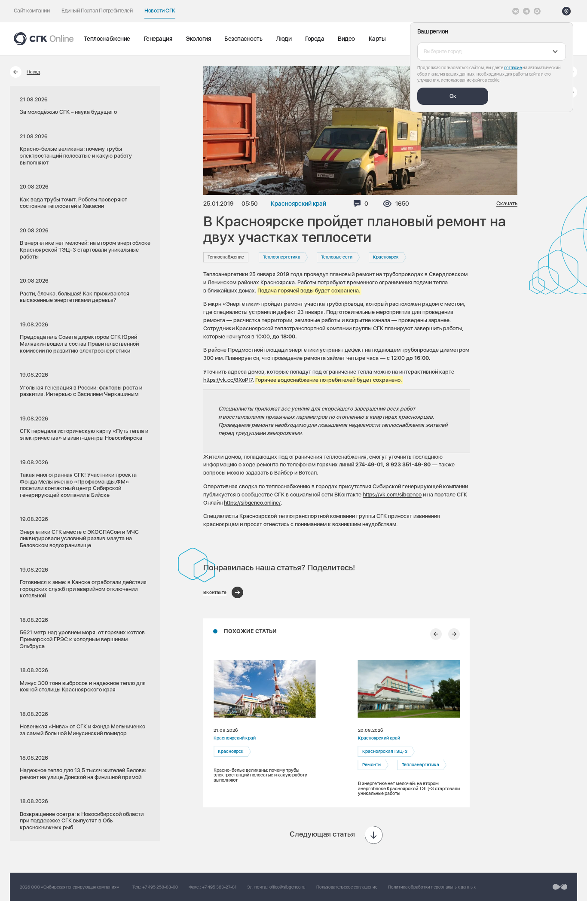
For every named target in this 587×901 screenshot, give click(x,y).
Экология (198, 38)
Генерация (158, 38)
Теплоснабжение (107, 38)
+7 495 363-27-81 (219, 886)
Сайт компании (31, 10)
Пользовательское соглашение (346, 886)
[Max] (537, 11)
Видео (346, 38)
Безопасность (243, 38)
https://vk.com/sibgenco (392, 494)
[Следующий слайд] (454, 634)
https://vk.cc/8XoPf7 (228, 380)
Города (314, 38)
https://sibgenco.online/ (252, 502)
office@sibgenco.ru (287, 886)
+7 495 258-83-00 (160, 886)
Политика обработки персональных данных (432, 886)
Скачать (506, 204)
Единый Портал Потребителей (96, 10)
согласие (513, 67)
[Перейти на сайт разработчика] (560, 887)
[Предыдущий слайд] (436, 634)
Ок (452, 96)
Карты (377, 38)
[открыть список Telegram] (526, 11)
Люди (283, 38)
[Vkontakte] (515, 11)
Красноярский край (298, 203)
